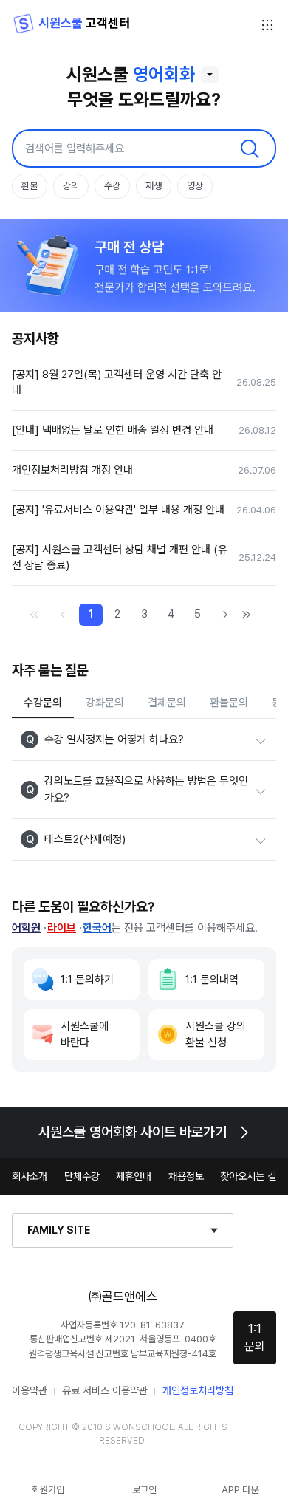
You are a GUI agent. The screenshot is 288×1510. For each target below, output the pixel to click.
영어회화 (164, 74)
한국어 (97, 928)
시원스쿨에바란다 (85, 1034)
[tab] (43, 703)
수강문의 (43, 702)
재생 (153, 185)
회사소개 (29, 1176)
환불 (29, 185)
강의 (71, 185)
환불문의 (229, 702)
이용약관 (29, 1390)
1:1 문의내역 (212, 979)
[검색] (249, 148)
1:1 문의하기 (87, 979)
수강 (112, 185)
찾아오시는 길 (248, 1176)
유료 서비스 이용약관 (105, 1390)
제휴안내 (133, 1176)
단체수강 (82, 1176)
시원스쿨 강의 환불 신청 (215, 1034)
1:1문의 (254, 1337)
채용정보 (186, 1176)
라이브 (61, 928)
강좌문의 (105, 702)
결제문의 (167, 702)
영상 (195, 185)
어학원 (26, 928)
